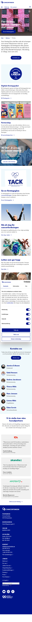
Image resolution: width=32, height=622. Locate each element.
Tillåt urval (16, 334)
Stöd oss (8, 38)
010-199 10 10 (6, 548)
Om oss (4, 563)
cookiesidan (10, 303)
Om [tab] (26, 286)
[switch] (28, 314)
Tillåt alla (16, 330)
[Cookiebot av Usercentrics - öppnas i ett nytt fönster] (23, 282)
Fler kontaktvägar (7, 554)
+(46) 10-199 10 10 (7, 552)
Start (2, 38)
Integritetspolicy (6, 567)
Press (3, 574)
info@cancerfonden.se (8, 546)
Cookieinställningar (7, 570)
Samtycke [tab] (5, 286)
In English (5, 580)
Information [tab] (16, 286)
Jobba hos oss (6, 565)
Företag (13, 38)
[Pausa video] (29, 11)
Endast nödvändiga (16, 339)
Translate (14, 585)
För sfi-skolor (5, 577)
